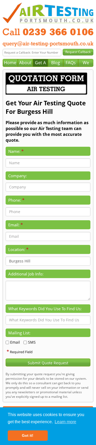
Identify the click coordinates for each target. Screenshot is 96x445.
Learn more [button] (65, 422)
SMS (32, 342)
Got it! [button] (27, 435)
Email (15, 342)
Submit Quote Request (48, 362)
